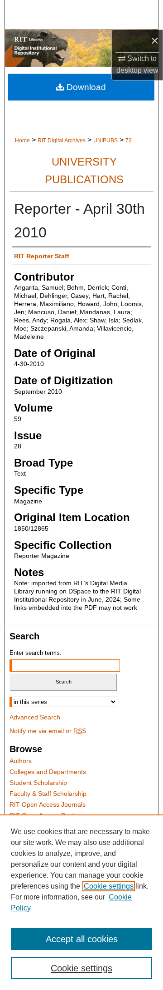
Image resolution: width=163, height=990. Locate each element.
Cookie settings (109, 886)
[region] (81, 902)
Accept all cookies (82, 939)
